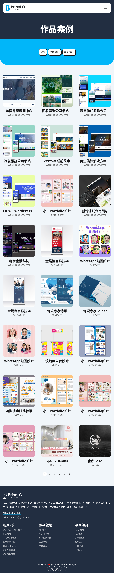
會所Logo (95, 460)
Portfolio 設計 (56, 215)
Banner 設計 (57, 465)
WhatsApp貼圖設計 (95, 260)
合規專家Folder (95, 310)
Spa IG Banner (57, 460)
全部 (42, 52)
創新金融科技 (19, 260)
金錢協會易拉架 (57, 260)
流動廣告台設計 (57, 360)
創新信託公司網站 (95, 210)
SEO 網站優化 (74, 503)
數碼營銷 (45, 524)
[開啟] (105, 8)
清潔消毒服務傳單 (19, 410)
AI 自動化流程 (90, 503)
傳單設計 (57, 315)
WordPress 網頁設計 (19, 115)
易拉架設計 (57, 265)
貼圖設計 (95, 265)
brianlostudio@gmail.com (17, 517)
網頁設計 (69, 52)
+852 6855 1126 (12, 512)
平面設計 (55, 52)
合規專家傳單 (57, 310)
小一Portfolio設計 (57, 210)
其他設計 (95, 315)
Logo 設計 (95, 465)
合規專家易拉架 (19, 310)
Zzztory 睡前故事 (57, 160)
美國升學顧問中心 (19, 110)
